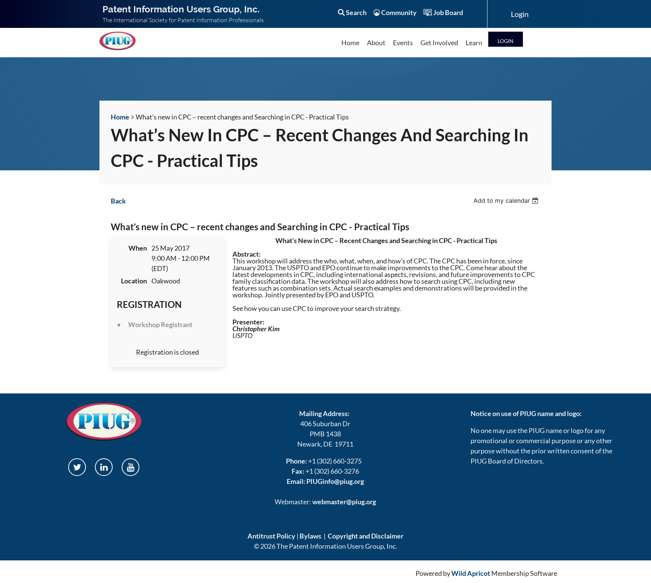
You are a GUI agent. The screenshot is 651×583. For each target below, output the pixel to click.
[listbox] (507, 200)
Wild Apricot (470, 573)
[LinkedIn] (104, 467)
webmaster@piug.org (344, 501)
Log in (505, 39)
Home (120, 117)
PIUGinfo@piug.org (335, 481)
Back (118, 201)
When (137, 248)
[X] (77, 467)
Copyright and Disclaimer (365, 536)
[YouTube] (130, 467)
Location (134, 281)
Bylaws (310, 536)
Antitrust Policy (271, 536)
